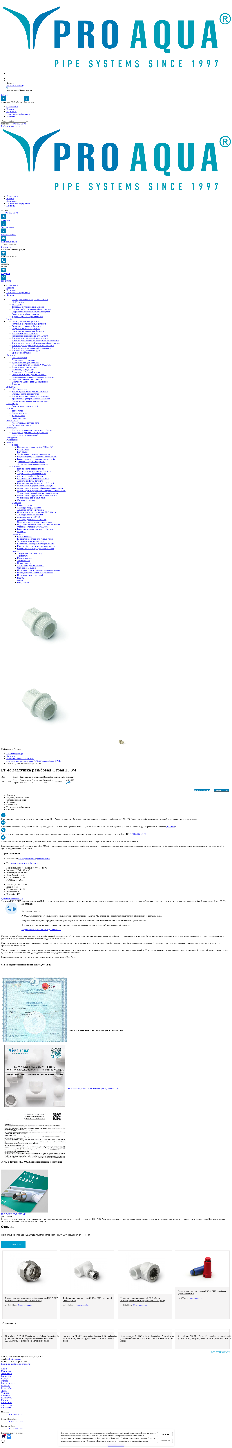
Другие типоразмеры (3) (12, 899)
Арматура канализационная (24, 367)
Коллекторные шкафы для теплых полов (30, 401)
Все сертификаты (220, 1352)
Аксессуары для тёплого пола (25, 423)
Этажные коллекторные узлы (25, 394)
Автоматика (12, 420)
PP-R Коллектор (19, 389)
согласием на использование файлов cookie (90, 1438)
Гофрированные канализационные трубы (31, 312)
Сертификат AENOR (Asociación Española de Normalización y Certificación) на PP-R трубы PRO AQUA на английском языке (90, 1338)
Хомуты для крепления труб (25, 406)
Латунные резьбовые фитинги (26, 328)
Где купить (6, 1376)
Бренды (20, 577)
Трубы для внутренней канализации (28, 307)
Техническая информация (18, 114)
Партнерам (11, 111)
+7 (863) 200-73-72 (14, 1428)
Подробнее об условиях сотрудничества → (41, 929)
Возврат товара (8, 1383)
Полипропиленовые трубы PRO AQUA (30, 299)
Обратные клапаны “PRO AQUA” (27, 379)
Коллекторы (12, 403)
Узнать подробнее (25, 1305)
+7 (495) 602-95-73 (17, 124)
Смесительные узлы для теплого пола (29, 374)
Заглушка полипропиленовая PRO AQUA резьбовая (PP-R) (33, 761)
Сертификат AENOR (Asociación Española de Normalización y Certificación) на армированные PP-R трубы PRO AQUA (147, 1337)
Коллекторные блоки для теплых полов (30, 391)
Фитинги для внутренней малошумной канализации (36, 343)
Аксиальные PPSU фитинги (25, 333)
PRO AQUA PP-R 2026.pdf (13, 1214)
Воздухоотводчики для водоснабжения (30, 382)
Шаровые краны (19, 357)
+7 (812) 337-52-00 (14, 1421)
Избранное (6, 247)
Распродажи (12, 440)
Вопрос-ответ (23, 582)
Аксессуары (11, 428)
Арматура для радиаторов (23, 360)
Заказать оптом (221, 790)
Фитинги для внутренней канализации (30, 338)
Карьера (4, 1378)
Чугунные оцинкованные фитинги (28, 331)
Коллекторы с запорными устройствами (30, 396)
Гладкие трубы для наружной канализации (31, 309)
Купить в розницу (202, 790)
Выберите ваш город (10, 126)
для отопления (43, 859)
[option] (29, 1285)
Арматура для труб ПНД (23, 370)
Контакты (10, 116)
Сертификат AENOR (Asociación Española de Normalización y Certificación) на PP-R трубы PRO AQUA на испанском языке (32, 1338)
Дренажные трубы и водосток (25, 314)
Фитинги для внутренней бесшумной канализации (35, 341)
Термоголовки (18, 415)
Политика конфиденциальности (15, 1364)
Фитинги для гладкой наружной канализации (33, 345)
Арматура (10, 386)
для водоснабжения (27, 859)
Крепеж (10, 408)
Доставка (170, 826)
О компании (12, 107)
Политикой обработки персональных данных (128, 1438)
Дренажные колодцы (21, 353)
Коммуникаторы (19, 413)
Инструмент (12, 437)
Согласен (165, 1434)
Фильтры (16, 384)
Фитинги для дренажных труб (26, 350)
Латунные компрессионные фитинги (29, 324)
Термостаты (17, 411)
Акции (9, 442)
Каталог (4, 95)
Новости (10, 109)
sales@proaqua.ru (15, 1359)
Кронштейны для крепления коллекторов (31, 399)
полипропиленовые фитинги (24, 863)
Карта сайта (6, 1388)
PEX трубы (17, 304)
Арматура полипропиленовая (25, 362)
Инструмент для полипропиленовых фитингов (33, 430)
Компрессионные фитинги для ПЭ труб (30, 336)
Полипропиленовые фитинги (25, 321)
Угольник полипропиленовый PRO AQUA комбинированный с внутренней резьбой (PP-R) (85, 1299)
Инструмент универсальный (25, 435)
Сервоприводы (19, 418)
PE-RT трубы (18, 302)
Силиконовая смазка (21, 425)
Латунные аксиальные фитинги (26, 326)
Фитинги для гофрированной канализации (31, 348)
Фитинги (10, 355)
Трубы (9, 319)
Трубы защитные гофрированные (27, 316)
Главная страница (14, 754)
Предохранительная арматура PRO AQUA (31, 365)
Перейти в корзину (15, 85)
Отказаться (165, 1441)
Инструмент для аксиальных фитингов (30, 432)
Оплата (4, 1381)
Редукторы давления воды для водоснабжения (33, 377)
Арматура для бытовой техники (26, 372)
